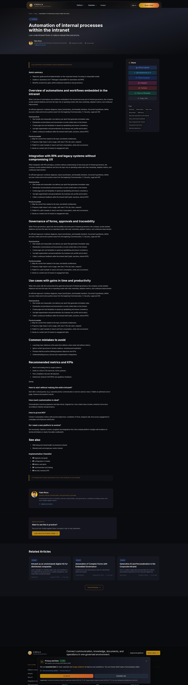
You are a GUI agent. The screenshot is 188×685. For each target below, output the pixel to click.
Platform (80, 5)
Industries (91, 5)
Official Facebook (144, 78)
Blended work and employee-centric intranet (48, 448)
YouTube (144, 88)
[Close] (146, 661)
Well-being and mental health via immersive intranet (50, 445)
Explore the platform (136, 653)
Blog (35, 13)
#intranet (131, 109)
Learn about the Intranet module (44, 533)
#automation (139, 109)
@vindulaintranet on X (143, 73)
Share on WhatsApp (143, 93)
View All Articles (92, 587)
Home (30, 13)
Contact (103, 5)
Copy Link (143, 98)
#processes (132, 112)
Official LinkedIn (143, 68)
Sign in (134, 5)
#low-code (149, 109)
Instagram (143, 83)
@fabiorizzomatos (40, 45)
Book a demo (149, 5)
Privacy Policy (64, 670)
